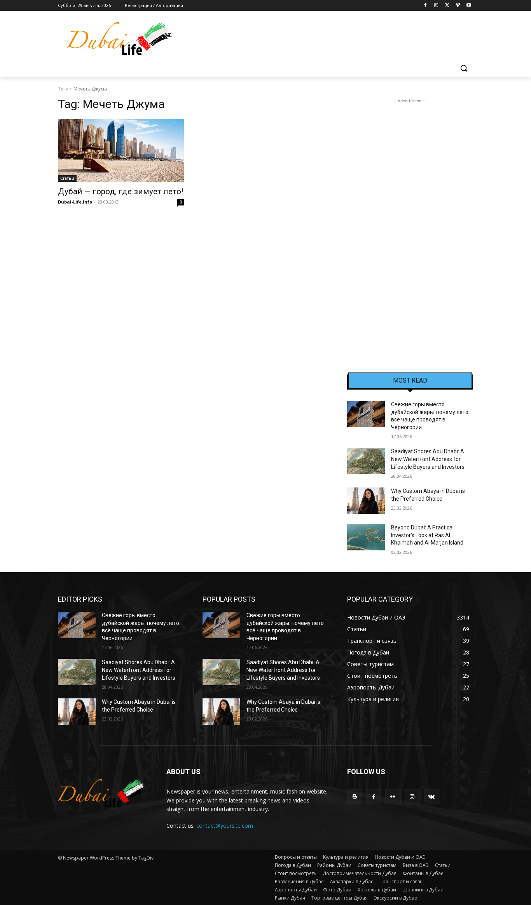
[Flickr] (392, 796)
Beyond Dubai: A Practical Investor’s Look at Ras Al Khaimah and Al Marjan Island (427, 535)
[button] (463, 68)
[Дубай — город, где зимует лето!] (121, 150)
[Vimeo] (457, 5)
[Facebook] (425, 5)
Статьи (67, 178)
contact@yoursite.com (224, 825)
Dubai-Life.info (75, 202)
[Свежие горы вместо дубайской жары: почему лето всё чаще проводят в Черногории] (366, 414)
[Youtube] (468, 5)
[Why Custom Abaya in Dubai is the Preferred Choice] (366, 500)
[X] (447, 5)
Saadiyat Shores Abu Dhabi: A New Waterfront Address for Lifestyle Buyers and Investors (428, 459)
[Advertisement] (410, 221)
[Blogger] (354, 796)
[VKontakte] (431, 796)
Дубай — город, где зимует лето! (120, 191)
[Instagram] (436, 5)
